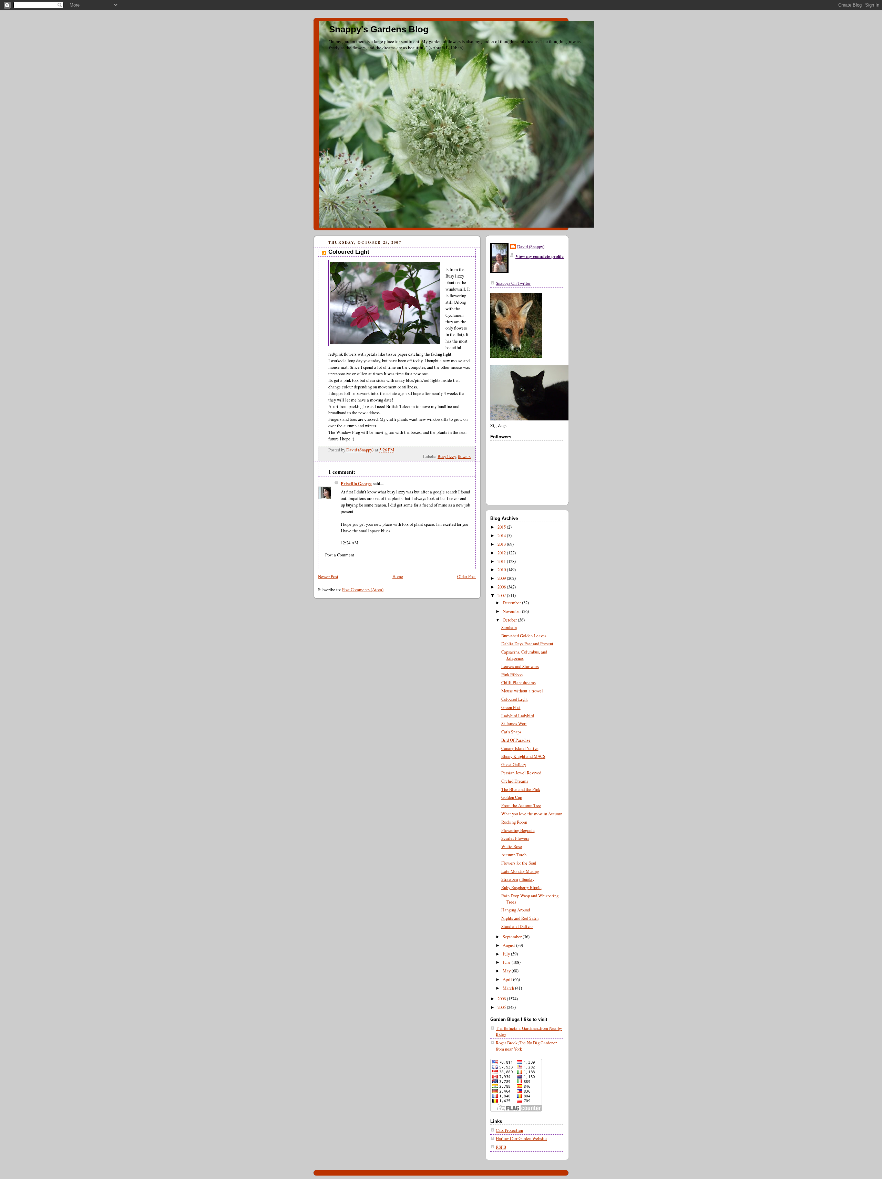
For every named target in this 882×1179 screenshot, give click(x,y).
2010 (502, 570)
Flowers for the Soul (518, 863)
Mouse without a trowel (522, 691)
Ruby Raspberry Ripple (521, 887)
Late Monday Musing (520, 871)
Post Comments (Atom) (362, 590)
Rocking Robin (514, 822)
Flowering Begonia (518, 830)
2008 (502, 587)
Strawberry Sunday (517, 879)
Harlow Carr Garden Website (521, 1138)
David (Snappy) (530, 247)
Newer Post (328, 577)
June (507, 962)
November (512, 611)
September (513, 937)
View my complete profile (539, 256)
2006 (502, 999)
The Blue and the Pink (520, 789)
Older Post (466, 577)
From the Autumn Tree (521, 805)
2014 (502, 536)
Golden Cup (511, 797)
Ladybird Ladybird (517, 716)
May (507, 971)
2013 (502, 544)
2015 (502, 527)
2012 (502, 553)
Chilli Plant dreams (518, 683)
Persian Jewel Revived (521, 773)
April (508, 979)
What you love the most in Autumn (531, 814)
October (510, 620)
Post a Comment (339, 555)
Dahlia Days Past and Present (527, 644)
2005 (502, 1007)
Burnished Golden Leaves (523, 636)
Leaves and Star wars (520, 666)
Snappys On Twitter (513, 283)
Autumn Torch (513, 855)
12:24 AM (349, 543)
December (512, 603)
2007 (502, 595)
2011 (502, 561)
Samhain (509, 627)
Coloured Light (514, 699)
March (509, 988)
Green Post (511, 707)
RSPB (501, 1147)
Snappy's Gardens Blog (379, 29)
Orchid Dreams (514, 781)
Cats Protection (509, 1130)
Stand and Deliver (517, 926)
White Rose (511, 846)
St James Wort (514, 724)
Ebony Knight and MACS (523, 756)
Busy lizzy (447, 456)
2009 (502, 578)
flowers (464, 456)
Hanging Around (515, 910)
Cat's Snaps (511, 732)
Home (397, 577)
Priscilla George (356, 483)
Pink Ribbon (512, 675)
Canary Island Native (520, 748)
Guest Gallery (513, 765)
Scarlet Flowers (515, 838)
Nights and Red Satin (520, 918)
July (507, 954)
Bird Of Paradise (516, 740)
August (509, 945)
